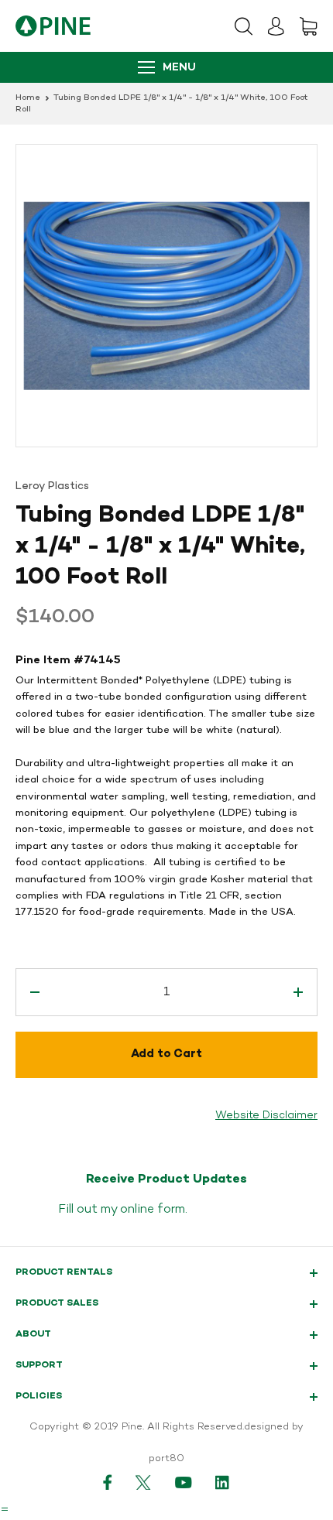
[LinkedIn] (223, 1482)
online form (152, 1209)
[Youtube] (183, 1482)
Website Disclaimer (266, 1115)
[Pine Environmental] (53, 25)
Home (27, 98)
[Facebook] (107, 1482)
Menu (179, 67)
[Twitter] (144, 1482)
